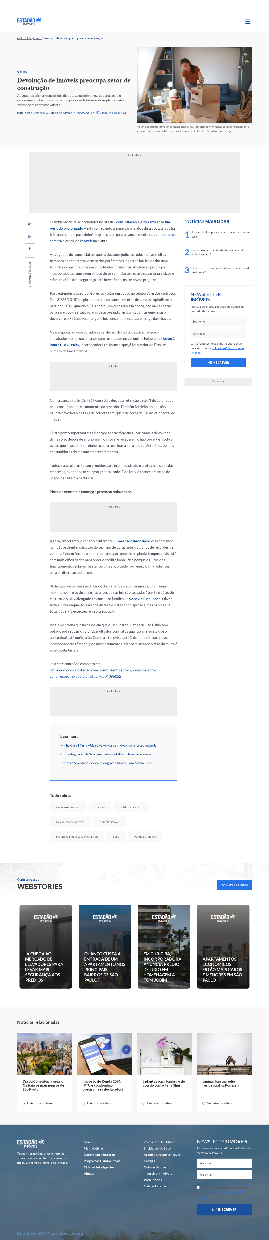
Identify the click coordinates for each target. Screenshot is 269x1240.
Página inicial (24, 38)
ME (224, 1138)
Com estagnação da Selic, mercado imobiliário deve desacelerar (90, 697)
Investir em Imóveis (158, 1102)
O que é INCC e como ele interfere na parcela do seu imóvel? (229, 270)
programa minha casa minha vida (97, 765)
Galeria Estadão (155, 1115)
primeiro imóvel (51, 765)
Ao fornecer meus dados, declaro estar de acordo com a (223, 348)
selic (136, 765)
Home (88, 1071)
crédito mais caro (116, 750)
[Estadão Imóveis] (29, 21)
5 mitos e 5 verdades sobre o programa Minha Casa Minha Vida (90, 706)
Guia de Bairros (155, 1096)
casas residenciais (53, 750)
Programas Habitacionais (102, 1089)
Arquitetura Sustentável (162, 1083)
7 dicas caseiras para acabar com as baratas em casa (229, 234)
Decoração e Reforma (100, 1083)
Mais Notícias (94, 1077)
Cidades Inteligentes (99, 1096)
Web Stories (153, 1108)
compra (85, 750)
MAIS (234, 813)
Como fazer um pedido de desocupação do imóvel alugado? (228, 252)
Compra (37, 38)
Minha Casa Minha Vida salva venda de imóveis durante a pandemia (93, 689)
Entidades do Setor (158, 1077)
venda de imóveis (165, 765)
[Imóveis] (30, 1071)
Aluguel (89, 1102)
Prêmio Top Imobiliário (160, 1071)
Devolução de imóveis (156, 750)
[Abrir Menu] (248, 21)
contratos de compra (123, 234)
